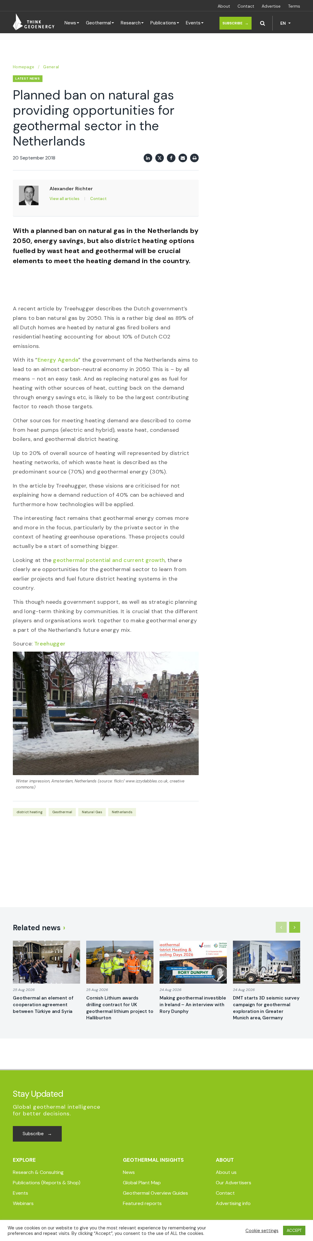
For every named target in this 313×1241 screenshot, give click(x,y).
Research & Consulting (38, 1172)
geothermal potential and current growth (109, 560)
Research (131, 23)
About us (226, 1172)
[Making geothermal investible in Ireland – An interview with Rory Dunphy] (193, 962)
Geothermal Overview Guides (155, 1193)
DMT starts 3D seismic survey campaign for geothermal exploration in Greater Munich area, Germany (266, 1008)
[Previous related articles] (281, 927)
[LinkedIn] (148, 158)
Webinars (23, 1203)
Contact (246, 6)
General (51, 67)
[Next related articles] (294, 927)
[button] (262, 23)
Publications (163, 23)
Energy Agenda (58, 359)
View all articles (64, 198)
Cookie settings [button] (261, 1230)
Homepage (23, 67)
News (70, 23)
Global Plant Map (142, 1182)
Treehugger (50, 643)
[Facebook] (171, 158)
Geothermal (98, 23)
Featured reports (142, 1203)
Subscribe (236, 23)
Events (193, 23)
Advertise (271, 6)
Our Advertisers (233, 1182)
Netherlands (122, 812)
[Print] (194, 158)
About (224, 6)
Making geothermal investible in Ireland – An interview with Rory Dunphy (193, 1004)
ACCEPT (294, 1230)
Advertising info (233, 1203)
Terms (294, 6)
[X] (159, 158)
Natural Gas (92, 812)
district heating (29, 812)
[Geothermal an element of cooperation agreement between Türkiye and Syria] (46, 962)
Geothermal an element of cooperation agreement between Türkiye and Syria (43, 1004)
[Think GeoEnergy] (33, 21)
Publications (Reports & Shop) (46, 1182)
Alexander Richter (71, 188)
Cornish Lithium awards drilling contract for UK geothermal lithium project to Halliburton (119, 1008)
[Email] (183, 158)
